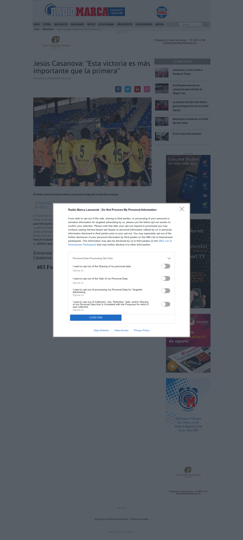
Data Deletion (101, 330)
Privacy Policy (141, 330)
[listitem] (121, 258)
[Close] (183, 210)
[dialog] (121, 270)
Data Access (121, 330)
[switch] (165, 266)
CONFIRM (95, 317)
